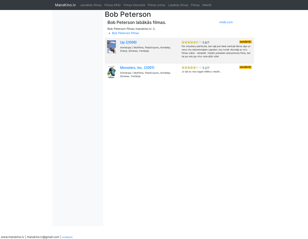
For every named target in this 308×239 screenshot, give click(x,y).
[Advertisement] (69, 63)
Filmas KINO (112, 5)
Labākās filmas (178, 5)
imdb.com (226, 22)
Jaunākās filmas (91, 5)
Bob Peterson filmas (125, 33)
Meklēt (207, 5)
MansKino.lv (65, 5)
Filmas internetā (134, 5)
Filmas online (156, 5)
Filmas (195, 5)
